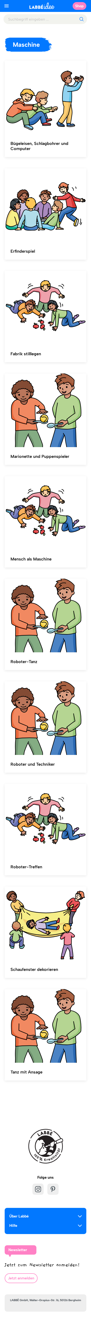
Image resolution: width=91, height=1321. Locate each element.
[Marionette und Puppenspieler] (45, 410)
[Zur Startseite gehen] (42, 6)
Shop (79, 6)
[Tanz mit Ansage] (45, 1026)
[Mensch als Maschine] (45, 513)
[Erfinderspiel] (45, 205)
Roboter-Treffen (26, 866)
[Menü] (6, 6)
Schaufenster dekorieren (34, 969)
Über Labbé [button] (19, 1216)
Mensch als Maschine (31, 559)
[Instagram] (38, 1189)
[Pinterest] (53, 1189)
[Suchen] (81, 19)
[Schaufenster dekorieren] (45, 923)
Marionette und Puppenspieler (39, 456)
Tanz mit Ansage (26, 1072)
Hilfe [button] (13, 1225)
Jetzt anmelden (21, 1278)
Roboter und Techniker (32, 764)
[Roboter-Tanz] (45, 615)
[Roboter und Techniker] (45, 718)
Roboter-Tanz (23, 661)
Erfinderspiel (22, 251)
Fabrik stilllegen (25, 353)
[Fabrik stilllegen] (45, 308)
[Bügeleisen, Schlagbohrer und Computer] (45, 97)
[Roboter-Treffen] (45, 821)
